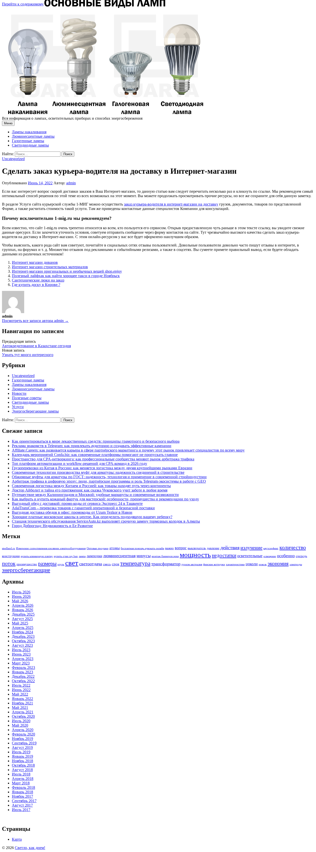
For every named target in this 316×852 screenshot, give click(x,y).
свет (71, 563)
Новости (19, 393)
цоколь (263, 564)
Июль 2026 (21, 592)
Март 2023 (21, 663)
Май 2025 (20, 623)
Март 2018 (21, 783)
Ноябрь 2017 (22, 796)
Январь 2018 (22, 792)
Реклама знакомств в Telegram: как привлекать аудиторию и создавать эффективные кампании (91, 446)
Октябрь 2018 (23, 765)
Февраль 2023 (23, 667)
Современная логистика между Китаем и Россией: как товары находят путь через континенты (91, 486)
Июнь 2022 (21, 690)
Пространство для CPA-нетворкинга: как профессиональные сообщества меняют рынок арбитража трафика (103, 459)
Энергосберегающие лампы (35, 411)
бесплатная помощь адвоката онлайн (142, 548)
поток (9, 564)
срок (115, 564)
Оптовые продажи (97, 548)
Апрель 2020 (22, 730)
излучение (251, 547)
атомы (114, 548)
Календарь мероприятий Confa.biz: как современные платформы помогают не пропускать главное (95, 455)
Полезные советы (26, 398)
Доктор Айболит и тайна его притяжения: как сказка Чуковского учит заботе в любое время (89, 490)
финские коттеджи (214, 564)
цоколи (252, 564)
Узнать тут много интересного (27, 355)
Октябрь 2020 (23, 716)
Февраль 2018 (23, 787)
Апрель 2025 (22, 627)
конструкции (11, 556)
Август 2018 (22, 770)
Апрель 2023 (22, 659)
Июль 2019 (21, 752)
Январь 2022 (22, 699)
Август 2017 (22, 805)
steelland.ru (8, 548)
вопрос (181, 548)
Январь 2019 (22, 756)
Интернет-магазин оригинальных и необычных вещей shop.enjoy (67, 271)
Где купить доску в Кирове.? (36, 285)
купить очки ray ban (66, 556)
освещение (269, 556)
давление (213, 548)
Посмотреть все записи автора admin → (35, 321)
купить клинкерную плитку (37, 556)
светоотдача (90, 563)
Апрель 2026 (22, 605)
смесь (107, 564)
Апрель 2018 (22, 778)
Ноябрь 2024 (22, 632)
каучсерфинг (270, 548)
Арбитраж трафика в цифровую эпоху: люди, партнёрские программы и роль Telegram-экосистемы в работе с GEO (109, 481)
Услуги (18, 407)
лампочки (94, 556)
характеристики (235, 564)
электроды (296, 564)
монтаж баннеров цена (165, 556)
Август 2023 (22, 645)
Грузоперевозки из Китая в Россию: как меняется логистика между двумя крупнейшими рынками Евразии (102, 468)
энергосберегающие (26, 570)
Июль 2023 (21, 650)
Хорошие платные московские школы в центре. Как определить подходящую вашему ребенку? (92, 517)
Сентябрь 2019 (24, 743)
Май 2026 (20, 601)
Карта (17, 839)
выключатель (197, 548)
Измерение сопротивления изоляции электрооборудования (51, 548)
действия (229, 547)
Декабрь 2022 (23, 676)
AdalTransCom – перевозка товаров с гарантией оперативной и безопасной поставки (83, 508)
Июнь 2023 (21, 654)
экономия (278, 563)
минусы (144, 555)
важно (169, 548)
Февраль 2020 (23, 734)
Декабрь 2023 (23, 636)
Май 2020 (20, 725)
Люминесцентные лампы (33, 136)
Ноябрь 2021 (22, 703)
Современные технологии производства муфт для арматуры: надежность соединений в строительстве (98, 472)
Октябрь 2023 (23, 641)
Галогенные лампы (28, 141)
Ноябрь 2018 (22, 761)
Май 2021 (20, 707)
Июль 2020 (21, 721)
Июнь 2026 (21, 596)
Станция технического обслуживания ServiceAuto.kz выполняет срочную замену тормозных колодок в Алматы (106, 521)
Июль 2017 (21, 810)
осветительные (249, 556)
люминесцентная (119, 555)
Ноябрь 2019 (22, 739)
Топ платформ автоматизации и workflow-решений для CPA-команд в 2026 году (79, 463)
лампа (82, 556)
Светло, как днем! (30, 848)
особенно (286, 555)
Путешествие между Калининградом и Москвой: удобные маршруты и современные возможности (95, 494)
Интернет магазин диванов (35, 262)
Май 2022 (20, 694)
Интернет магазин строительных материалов (50, 267)
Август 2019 (22, 747)
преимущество (27, 564)
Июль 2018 (21, 774)
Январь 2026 (22, 610)
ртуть (61, 564)
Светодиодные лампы (30, 145)
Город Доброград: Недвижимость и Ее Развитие (52, 526)
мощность (195, 555)
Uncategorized (13, 159)
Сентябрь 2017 (24, 801)
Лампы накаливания (29, 132)
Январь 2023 (22, 672)
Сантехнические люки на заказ (38, 280)
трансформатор (165, 563)
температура (135, 563)
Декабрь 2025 (23, 614)
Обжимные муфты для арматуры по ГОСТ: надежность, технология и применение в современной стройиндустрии (109, 477)
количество (292, 547)
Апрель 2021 (22, 712)
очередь (301, 556)
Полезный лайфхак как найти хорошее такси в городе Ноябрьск (66, 276)
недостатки (224, 555)
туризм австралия (191, 564)
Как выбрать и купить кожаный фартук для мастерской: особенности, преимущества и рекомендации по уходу (105, 499)
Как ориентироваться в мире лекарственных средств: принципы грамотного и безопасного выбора (95, 441)
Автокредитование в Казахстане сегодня (36, 346)
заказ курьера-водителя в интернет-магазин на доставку (171, 204)
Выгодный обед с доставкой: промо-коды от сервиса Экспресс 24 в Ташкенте (77, 503)
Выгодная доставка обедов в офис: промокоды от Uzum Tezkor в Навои (72, 512)
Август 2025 (22, 619)
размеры (47, 564)
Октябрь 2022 (23, 681)
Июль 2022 (21, 685)
